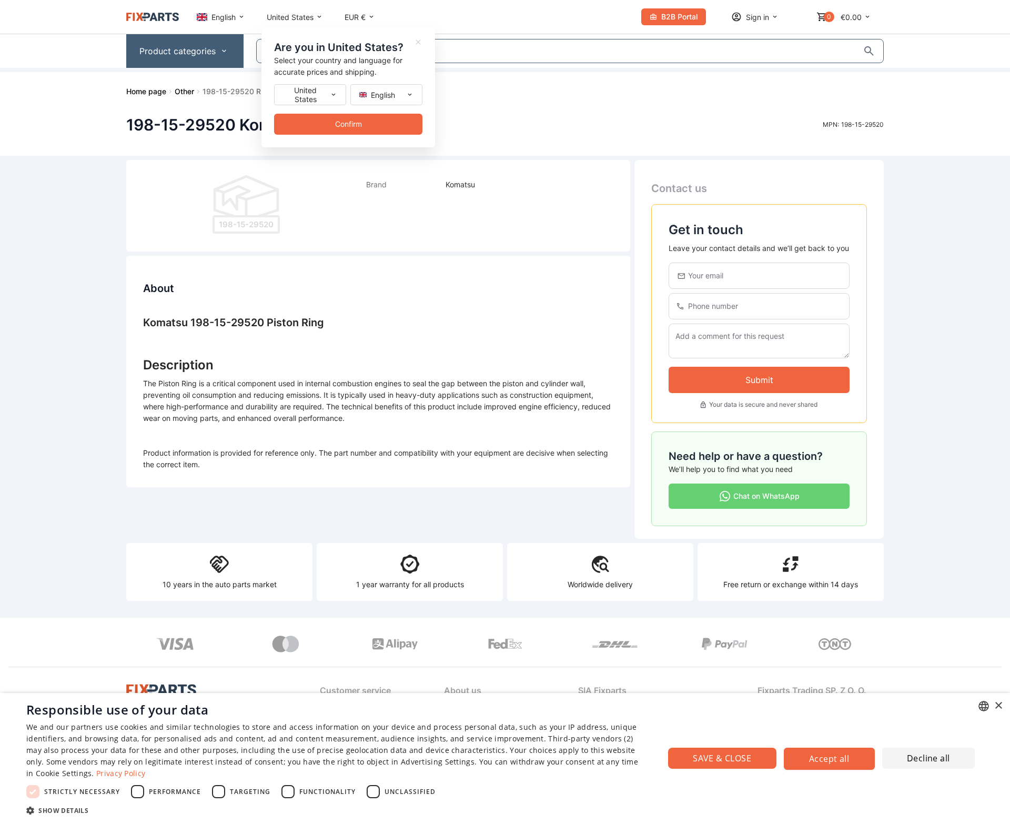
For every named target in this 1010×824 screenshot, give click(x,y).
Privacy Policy (120, 773)
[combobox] (983, 706)
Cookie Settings (64, 773)
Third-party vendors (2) (590, 738)
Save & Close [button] (722, 758)
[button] (335, 810)
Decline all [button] (928, 758)
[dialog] (505, 758)
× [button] (998, 706)
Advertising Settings (437, 762)
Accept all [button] (829, 759)
